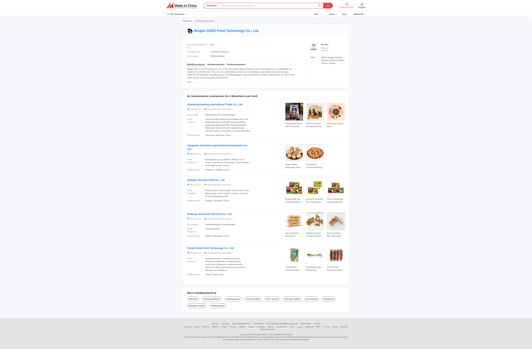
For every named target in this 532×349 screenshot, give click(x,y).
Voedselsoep (328, 299)
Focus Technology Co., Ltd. (262, 334)
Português (261, 327)
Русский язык (281, 327)
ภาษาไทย (326, 327)
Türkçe (334, 327)
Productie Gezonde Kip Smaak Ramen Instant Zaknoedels (314, 202)
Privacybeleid (258, 323)
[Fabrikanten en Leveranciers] (181, 6)
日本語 (224, 327)
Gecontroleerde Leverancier (220, 109)
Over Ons (215, 323)
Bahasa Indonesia (267, 329)
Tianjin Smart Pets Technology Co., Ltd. (210, 248)
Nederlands (309, 327)
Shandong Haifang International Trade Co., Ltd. (215, 104)
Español (242, 327)
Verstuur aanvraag (294, 125)
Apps (344, 14)
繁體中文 (215, 327)
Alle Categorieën (177, 14)
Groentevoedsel (253, 299)
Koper (316, 14)
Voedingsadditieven (211, 299)
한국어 (292, 327)
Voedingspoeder (233, 299)
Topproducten (305, 323)
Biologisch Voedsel (197, 306)
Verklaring (225, 323)
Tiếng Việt (344, 327)
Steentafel (193, 299)
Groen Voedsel (272, 299)
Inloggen (362, 7)
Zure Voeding (311, 299)
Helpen (332, 14)
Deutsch (251, 327)
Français (233, 327)
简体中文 (206, 327)
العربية (300, 327)
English (197, 327)
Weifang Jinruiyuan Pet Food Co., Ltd (209, 214)
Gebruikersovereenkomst (241, 323)
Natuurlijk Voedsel (292, 299)
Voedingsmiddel (218, 306)
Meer (191, 82)
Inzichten (317, 323)
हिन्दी (318, 327)
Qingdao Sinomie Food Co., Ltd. (206, 180)
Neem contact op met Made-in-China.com (281, 323)
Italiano (270, 327)
